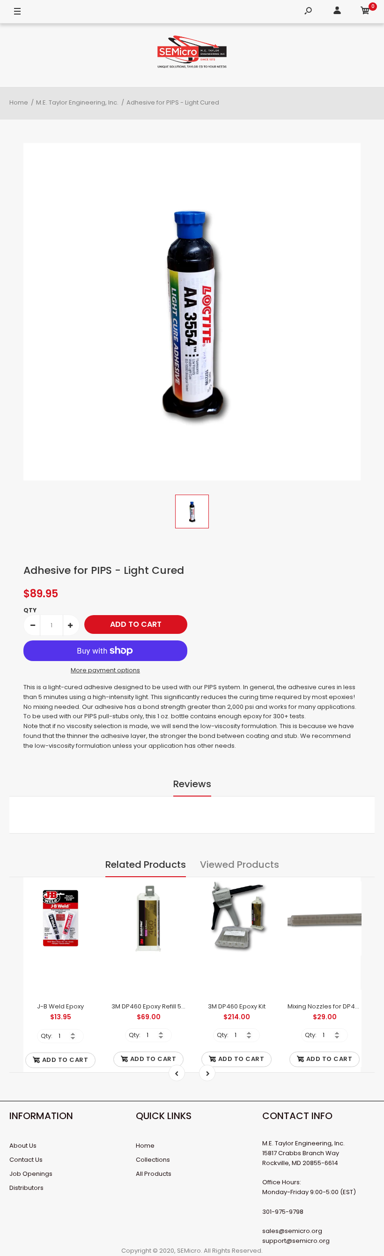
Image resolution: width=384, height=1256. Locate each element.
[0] (365, 12)
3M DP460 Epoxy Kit (237, 1006)
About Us (23, 1145)
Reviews (192, 783)
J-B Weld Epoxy (60, 1006)
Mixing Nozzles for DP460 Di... (331, 1006)
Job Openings (30, 1173)
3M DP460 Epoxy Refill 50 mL (153, 1006)
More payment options (105, 670)
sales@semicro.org (292, 1230)
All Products (153, 1173)
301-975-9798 (282, 1211)
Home (145, 1145)
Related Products (145, 864)
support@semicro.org (296, 1240)
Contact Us (26, 1159)
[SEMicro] (192, 53)
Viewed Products (239, 864)
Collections (153, 1159)
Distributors (26, 1187)
